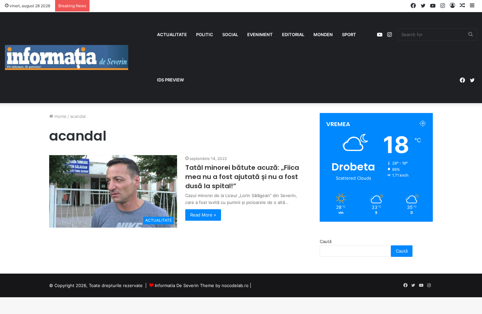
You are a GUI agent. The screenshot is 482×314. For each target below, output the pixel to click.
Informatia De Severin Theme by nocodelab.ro (202, 285)
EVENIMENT (260, 34)
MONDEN (323, 34)
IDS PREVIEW (170, 79)
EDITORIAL (293, 34)
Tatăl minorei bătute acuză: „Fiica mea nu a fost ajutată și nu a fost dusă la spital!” (242, 177)
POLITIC (204, 34)
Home (60, 116)
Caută (325, 241)
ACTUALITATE (172, 34)
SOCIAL (230, 34)
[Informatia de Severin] (66, 57)
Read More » (203, 214)
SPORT (349, 34)
